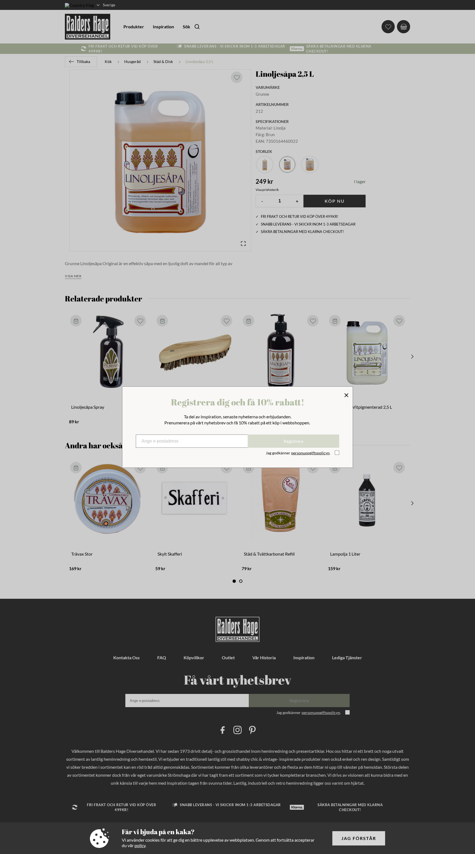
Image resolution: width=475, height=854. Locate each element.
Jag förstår (358, 838)
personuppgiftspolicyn (310, 453)
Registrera (293, 441)
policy (139, 845)
